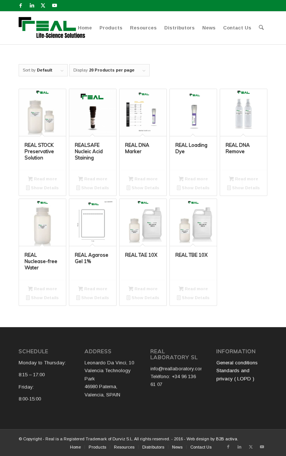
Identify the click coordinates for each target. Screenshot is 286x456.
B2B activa (226, 439)
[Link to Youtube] (54, 5)
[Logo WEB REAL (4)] (54, 28)
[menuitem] (85, 28)
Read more (45, 179)
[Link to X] (43, 5)
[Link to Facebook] (20, 5)
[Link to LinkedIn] (31, 5)
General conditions (237, 362)
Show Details (44, 188)
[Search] (261, 28)
